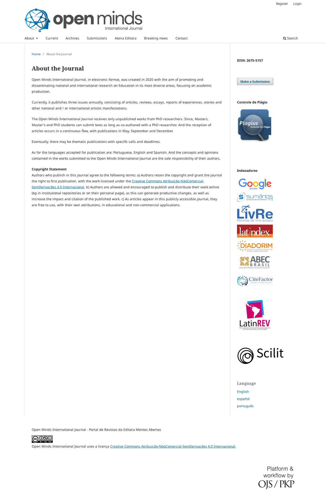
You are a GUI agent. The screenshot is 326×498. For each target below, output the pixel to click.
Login (297, 3)
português (245, 406)
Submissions (97, 38)
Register (282, 3)
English (243, 391)
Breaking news (156, 38)
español (243, 398)
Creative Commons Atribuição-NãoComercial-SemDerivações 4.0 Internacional (172, 446)
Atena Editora (126, 38)
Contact (181, 38)
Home (36, 54)
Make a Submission (255, 81)
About (30, 38)
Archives (72, 38)
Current (52, 38)
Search (292, 38)
